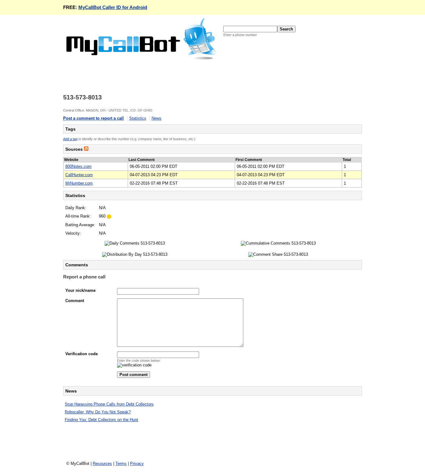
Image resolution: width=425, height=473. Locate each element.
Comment (74, 300)
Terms (121, 463)
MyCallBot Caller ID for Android (112, 7)
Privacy (137, 463)
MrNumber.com (79, 183)
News (156, 118)
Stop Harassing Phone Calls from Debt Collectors (109, 404)
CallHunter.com (79, 174)
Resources (102, 463)
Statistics (137, 118)
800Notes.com (78, 166)
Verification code (81, 353)
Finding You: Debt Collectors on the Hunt (101, 419)
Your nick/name (80, 290)
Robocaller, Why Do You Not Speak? (98, 412)
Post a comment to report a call (93, 118)
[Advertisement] (176, 74)
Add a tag (70, 139)
